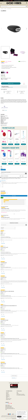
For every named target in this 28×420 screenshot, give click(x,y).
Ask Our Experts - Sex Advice (20, 394)
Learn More (11, 87)
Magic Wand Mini (17, 158)
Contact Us (7, 394)
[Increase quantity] (4, 81)
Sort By (20, 176)
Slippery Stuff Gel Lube (10, 158)
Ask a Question (2, 63)
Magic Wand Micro (23, 138)
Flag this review (3, 243)
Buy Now (4, 144)
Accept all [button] (19, 416)
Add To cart (11, 83)
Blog (17, 392)
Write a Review (9, 61)
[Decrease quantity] (1, 81)
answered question (5, 62)
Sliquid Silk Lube (23, 158)
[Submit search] (26, 173)
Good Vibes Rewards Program (9, 407)
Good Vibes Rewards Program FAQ (10, 408)
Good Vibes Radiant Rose (4, 139)
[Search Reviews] (26, 225)
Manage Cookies (8, 399)
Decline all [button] (24, 416)
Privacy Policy (8, 396)
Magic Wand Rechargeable (17, 139)
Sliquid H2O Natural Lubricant (4, 159)
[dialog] (21, 415)
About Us (7, 393)
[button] (26, 28)
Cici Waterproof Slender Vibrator (10, 139)
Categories (2, 8)
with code (7, 0)
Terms (7, 397)
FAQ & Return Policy (8, 398)
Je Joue (5, 110)
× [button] (26, 411)
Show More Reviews (14, 375)
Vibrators (5, 8)
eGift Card (7, 392)
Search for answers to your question (5, 172)
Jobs (6, 409)
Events (17, 393)
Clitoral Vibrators (9, 8)
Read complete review (3, 212)
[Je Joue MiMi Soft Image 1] (14, 28)
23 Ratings (6, 61)
